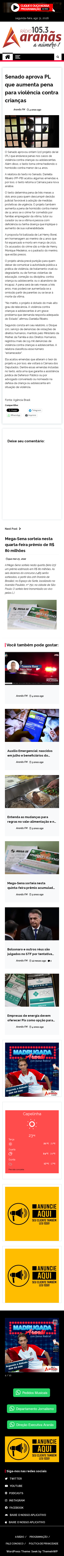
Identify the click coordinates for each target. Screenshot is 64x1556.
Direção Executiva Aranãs (35, 1424)
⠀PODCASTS (15, 1493)
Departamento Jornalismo (35, 1408)
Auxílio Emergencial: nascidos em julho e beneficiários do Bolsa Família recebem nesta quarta (30, 753)
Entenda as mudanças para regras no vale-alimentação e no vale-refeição (31, 819)
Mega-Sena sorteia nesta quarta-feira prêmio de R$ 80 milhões (29, 544)
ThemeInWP (50, 1551)
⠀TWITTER (15, 1478)
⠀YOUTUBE (15, 1486)
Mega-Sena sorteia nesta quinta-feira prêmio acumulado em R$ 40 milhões (31, 885)
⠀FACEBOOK (15, 1507)
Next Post (11, 528)
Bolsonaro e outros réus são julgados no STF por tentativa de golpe (29, 951)
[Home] (7, 57)
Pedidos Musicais (34, 1392)
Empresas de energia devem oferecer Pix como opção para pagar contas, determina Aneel (30, 1018)
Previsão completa (16, 1169)
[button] (55, 1322)
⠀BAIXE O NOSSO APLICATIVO (27, 1515)
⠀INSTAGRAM (16, 1500)
